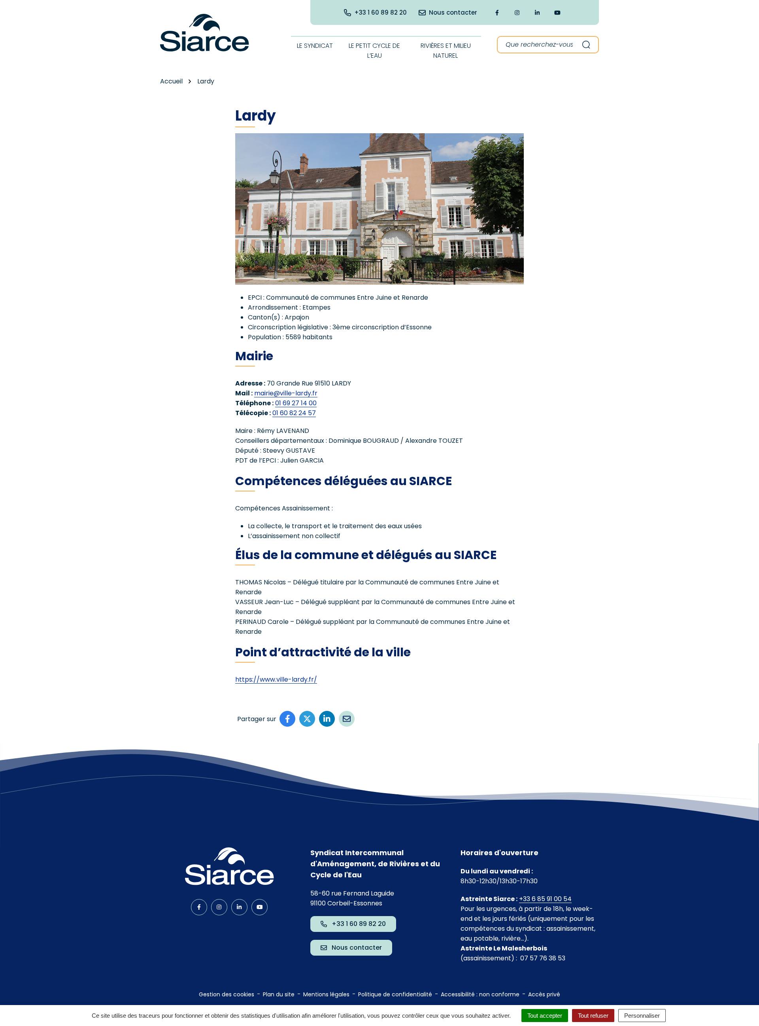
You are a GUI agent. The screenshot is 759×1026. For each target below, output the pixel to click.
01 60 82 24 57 (294, 413)
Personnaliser (642, 1015)
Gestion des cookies (226, 994)
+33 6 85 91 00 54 (545, 898)
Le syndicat (315, 45)
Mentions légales (326, 994)
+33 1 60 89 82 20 (359, 923)
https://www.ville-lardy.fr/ (276, 679)
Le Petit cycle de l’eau (374, 50)
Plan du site (279, 994)
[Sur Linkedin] (327, 719)
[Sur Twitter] (307, 719)
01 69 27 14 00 (296, 403)
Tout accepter (544, 1015)
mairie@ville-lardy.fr (285, 393)
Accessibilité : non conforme (480, 994)
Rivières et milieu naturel (446, 50)
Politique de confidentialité (395, 994)
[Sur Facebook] (287, 719)
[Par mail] (347, 719)
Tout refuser (593, 1015)
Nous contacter (357, 947)
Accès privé (544, 994)
